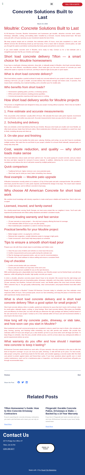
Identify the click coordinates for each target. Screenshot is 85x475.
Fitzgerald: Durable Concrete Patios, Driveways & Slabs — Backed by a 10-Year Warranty (62, 411)
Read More (8, 424)
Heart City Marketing (48, 470)
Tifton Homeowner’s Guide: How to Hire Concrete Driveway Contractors (21, 411)
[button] (51, 4)
